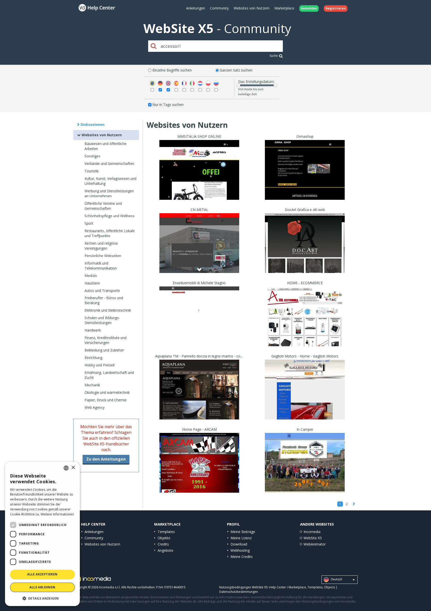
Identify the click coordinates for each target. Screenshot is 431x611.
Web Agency (95, 407)
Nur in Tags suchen (168, 104)
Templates (166, 531)
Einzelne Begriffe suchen (172, 70)
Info (199, 195)
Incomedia (312, 531)
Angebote (165, 550)
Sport (89, 223)
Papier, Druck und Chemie (105, 400)
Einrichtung (93, 357)
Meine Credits (241, 556)
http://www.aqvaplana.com (199, 395)
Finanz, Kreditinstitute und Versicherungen (105, 340)
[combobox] (66, 468)
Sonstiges (92, 156)
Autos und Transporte (102, 290)
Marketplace (284, 8)
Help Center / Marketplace (287, 587)
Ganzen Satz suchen (236, 70)
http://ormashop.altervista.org (305, 176)
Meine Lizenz (241, 538)
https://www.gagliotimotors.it (304, 395)
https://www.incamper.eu (305, 469)
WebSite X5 (313, 538)
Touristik (92, 171)
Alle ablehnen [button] (42, 587)
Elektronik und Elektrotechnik (108, 310)
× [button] (73, 468)
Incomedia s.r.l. (109, 587)
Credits (163, 544)
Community (219, 8)
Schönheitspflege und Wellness (109, 215)
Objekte (164, 538)
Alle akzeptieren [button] (42, 574)
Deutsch (336, 579)
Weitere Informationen (57, 514)
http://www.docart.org (305, 249)
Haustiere (92, 283)
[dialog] (42, 534)
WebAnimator (315, 544)
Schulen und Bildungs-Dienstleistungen (102, 320)
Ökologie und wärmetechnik (107, 392)
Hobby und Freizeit (100, 365)
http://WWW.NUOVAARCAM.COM (199, 469)
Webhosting (240, 550)
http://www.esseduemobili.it (199, 322)
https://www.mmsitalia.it (199, 176)
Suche (274, 56)
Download (238, 544)
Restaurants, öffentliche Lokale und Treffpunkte (110, 233)
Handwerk (93, 330)
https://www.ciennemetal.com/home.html (199, 249)
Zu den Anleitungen (106, 459)
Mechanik (92, 385)
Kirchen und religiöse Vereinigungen (101, 246)
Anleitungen (195, 8)
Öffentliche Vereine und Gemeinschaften (103, 206)
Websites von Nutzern (251, 8)
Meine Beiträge (242, 531)
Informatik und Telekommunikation (101, 266)
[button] (42, 598)
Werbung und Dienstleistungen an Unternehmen (109, 193)
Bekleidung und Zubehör (104, 350)
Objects (329, 587)
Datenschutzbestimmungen (238, 592)
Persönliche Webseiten (103, 255)
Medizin (91, 275)
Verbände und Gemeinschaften (109, 163)
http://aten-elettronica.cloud (304, 322)
